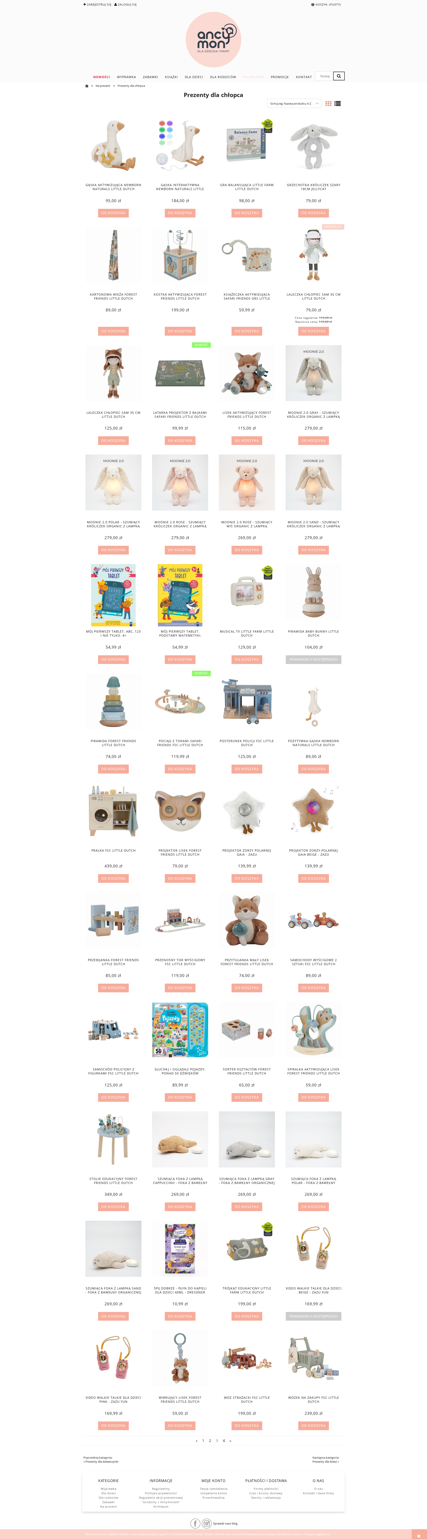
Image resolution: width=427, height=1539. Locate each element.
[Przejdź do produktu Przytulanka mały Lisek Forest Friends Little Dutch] (247, 923)
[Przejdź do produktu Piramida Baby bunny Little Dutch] (314, 595)
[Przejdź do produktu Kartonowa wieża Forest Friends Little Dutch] (113, 258)
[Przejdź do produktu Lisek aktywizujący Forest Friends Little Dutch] (247, 376)
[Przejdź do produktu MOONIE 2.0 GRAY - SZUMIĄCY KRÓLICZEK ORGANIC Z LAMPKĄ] (314, 376)
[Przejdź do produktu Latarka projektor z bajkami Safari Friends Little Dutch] (180, 376)
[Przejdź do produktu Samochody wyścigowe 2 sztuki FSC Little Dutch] (314, 923)
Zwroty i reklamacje (266, 1498)
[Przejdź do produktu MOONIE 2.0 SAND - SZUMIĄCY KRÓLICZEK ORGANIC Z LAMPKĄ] (314, 486)
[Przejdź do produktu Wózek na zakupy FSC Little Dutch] (314, 1361)
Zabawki (108, 1502)
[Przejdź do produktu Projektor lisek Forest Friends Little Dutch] (180, 814)
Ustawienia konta (213, 1493)
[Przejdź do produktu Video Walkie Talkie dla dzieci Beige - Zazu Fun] (314, 1252)
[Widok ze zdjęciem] (328, 103)
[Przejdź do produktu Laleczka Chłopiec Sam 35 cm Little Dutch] (314, 258)
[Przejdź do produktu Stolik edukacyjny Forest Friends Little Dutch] (113, 1142)
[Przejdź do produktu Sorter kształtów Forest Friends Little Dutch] (247, 1033)
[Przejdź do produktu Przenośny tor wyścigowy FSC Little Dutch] (180, 923)
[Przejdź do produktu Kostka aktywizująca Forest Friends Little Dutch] (180, 258)
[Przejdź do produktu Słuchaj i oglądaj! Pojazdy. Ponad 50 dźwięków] (180, 1033)
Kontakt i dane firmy (318, 1493)
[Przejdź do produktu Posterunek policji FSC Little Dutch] (247, 705)
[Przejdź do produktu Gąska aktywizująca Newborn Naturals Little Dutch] (113, 149)
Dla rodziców (108, 1498)
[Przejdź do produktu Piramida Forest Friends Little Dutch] (113, 705)
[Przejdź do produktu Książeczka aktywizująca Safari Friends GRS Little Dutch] (247, 258)
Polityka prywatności (161, 1493)
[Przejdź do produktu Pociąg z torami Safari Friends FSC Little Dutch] (180, 705)
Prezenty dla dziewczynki (101, 1462)
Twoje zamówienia (214, 1489)
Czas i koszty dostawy (266, 1493)
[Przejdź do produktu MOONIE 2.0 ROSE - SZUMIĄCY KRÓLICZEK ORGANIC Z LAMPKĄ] (180, 486)
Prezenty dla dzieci (324, 1462)
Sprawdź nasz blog (225, 1523)
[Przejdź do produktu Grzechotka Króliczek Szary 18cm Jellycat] (314, 149)
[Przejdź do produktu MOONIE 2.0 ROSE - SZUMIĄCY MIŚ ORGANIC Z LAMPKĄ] (247, 486)
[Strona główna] (213, 39)
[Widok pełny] (337, 103)
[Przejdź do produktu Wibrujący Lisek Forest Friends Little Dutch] (180, 1361)
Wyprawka (109, 1489)
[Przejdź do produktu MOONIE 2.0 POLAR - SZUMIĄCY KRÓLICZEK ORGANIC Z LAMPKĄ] (113, 486)
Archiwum (161, 1506)
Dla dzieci (108, 1493)
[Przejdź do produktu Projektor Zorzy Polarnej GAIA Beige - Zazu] (314, 814)
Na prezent (108, 1506)
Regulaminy (161, 1489)
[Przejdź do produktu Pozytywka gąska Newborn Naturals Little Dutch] (314, 705)
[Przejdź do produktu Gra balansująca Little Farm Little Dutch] (247, 149)
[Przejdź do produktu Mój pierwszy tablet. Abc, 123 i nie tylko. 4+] (113, 595)
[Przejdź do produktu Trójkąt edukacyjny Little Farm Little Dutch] (247, 1252)
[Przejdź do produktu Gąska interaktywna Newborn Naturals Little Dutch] (180, 149)
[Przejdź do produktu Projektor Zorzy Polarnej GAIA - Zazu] (247, 814)
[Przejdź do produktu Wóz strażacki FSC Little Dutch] (247, 1361)
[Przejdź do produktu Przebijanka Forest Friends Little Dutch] (113, 923)
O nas (318, 1489)
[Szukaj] (339, 76)
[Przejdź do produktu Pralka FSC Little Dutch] (113, 814)
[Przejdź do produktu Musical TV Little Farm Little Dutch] (247, 595)
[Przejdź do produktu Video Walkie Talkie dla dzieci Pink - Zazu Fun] (113, 1361)
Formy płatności (266, 1489)
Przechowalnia (214, 1498)
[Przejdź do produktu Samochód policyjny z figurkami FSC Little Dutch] (113, 1033)
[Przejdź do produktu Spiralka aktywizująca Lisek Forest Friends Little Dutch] (314, 1033)
